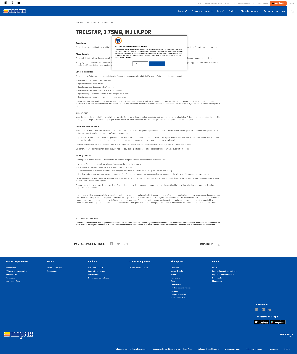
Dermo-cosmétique (54, 268)
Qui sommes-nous (232, 349)
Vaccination (10, 278)
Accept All (157, 64)
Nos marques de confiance (98, 278)
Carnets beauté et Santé (138, 268)
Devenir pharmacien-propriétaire (217, 3)
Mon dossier (279, 3)
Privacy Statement (125, 57)
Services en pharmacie (16, 262)
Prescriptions (10, 268)
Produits (92, 262)
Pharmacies (273, 349)
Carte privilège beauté (96, 271)
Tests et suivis (11, 275)
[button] (6, 3)
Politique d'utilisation (254, 349)
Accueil (79, 22)
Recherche (175, 268)
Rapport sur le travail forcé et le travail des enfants (172, 349)
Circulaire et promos (139, 262)
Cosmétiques (52, 271)
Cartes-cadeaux (94, 275)
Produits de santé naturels (181, 288)
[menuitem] (183, 11)
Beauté (50, 262)
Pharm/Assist (93, 22)
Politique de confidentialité (208, 349)
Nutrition (174, 291)
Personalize (140, 64)
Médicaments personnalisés (16, 271)
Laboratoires (176, 284)
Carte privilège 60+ (95, 268)
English (291, 3)
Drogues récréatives (179, 295)
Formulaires (175, 278)
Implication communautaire (243, 3)
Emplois (198, 3)
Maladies (174, 275)
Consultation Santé (12, 281)
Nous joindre (263, 3)
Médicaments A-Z (178, 298)
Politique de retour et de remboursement (131, 349)
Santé (173, 281)
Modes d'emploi (177, 271)
